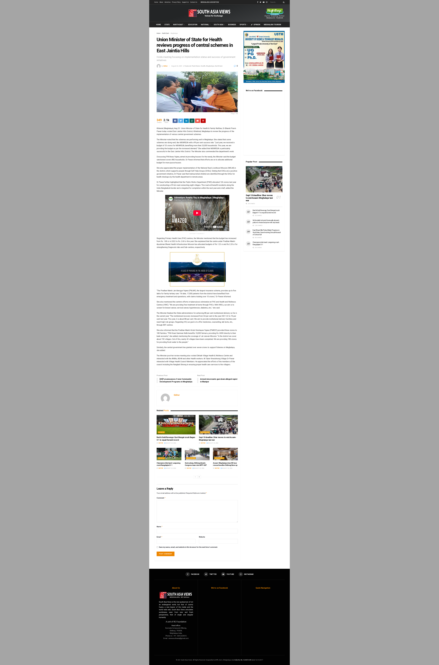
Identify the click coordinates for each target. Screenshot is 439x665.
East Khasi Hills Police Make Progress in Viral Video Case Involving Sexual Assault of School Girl (267, 232)
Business (232, 25)
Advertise (168, 2)
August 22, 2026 (170, 468)
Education (192, 25)
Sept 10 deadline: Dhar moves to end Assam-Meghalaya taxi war (259, 198)
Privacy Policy (176, 2)
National (205, 25)
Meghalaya (174, 33)
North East (178, 25)
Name (160, 526)
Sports (243, 25)
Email (159, 537)
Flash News (196, 66)
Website (202, 537)
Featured (188, 66)
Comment (161, 498)
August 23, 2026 (170, 443)
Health (203, 66)
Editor (165, 66)
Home (156, 2)
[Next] (199, 476)
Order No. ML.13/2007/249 (242, 660)
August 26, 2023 (176, 66)
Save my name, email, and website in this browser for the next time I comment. (188, 547)
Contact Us (193, 2)
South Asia (218, 25)
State (167, 25)
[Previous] (195, 476)
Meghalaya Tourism (272, 25)
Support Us (185, 2)
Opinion (257, 25)
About (161, 2)
